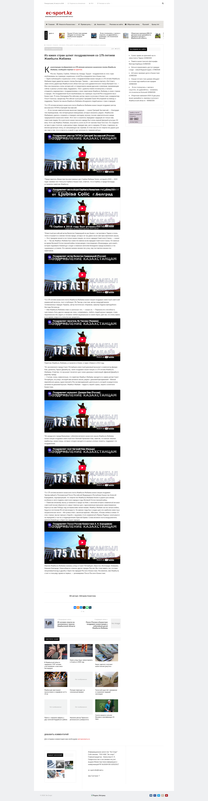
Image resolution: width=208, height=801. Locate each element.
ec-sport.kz (78, 69)
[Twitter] (158, 795)
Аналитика (101, 24)
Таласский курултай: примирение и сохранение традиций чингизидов (106, 692)
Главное (55, 45)
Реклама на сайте (104, 3)
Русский (146, 24)
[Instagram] (162, 795)
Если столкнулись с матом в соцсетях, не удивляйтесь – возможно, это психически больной (87, 35)
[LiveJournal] (90, 607)
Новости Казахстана (67, 24)
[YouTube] (166, 795)
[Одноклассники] (78, 607)
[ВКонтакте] (75, 607)
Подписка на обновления (77, 3)
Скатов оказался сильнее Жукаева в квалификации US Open (104, 717)
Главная (51, 24)
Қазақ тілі (155, 24)
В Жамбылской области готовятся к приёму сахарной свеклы (151, 34)
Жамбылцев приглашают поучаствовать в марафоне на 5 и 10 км (55, 692)
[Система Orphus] (135, 112)
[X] (84, 607)
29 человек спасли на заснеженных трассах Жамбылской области (66, 624)
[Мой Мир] (81, 607)
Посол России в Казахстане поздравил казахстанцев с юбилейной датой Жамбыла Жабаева (97, 625)
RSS (91, 3)
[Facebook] (154, 795)
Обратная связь (133, 24)
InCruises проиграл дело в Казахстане (145, 73)
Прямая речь (86, 24)
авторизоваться (84, 739)
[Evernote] (87, 607)
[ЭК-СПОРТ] (59, 11)
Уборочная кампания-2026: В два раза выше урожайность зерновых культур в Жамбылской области (119, 35)
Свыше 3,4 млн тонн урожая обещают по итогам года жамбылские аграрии (55, 34)
